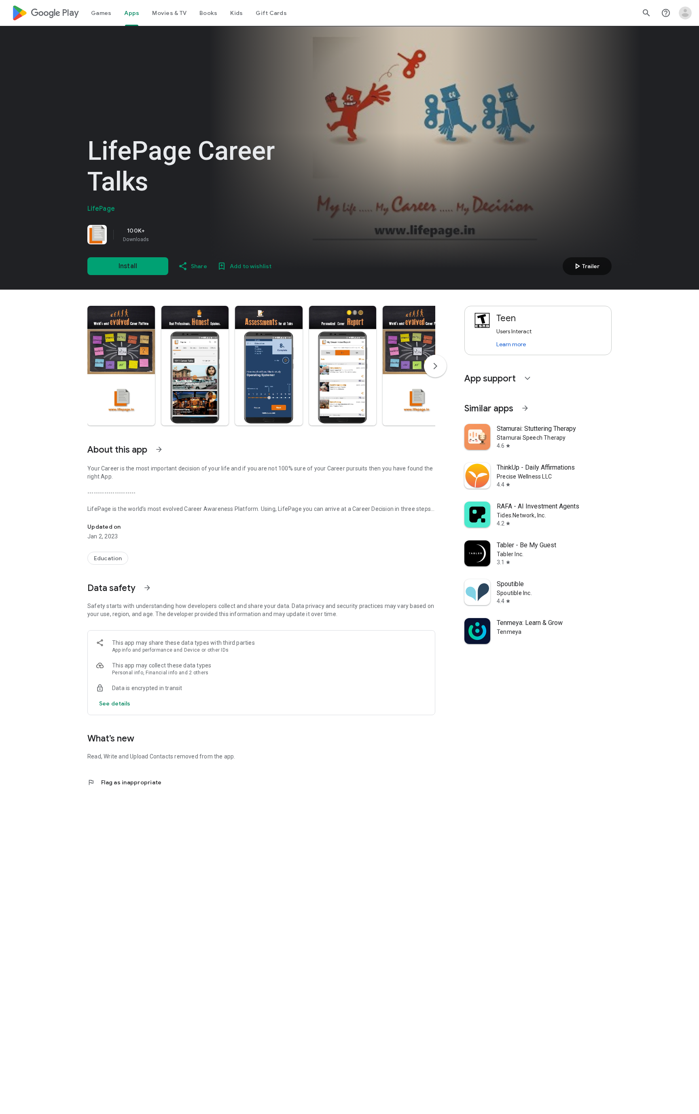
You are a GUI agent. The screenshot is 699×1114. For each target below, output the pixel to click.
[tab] (101, 13)
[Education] (107, 558)
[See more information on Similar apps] (525, 408)
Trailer (585, 266)
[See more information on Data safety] (147, 587)
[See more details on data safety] (115, 703)
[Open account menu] (685, 13)
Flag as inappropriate (124, 782)
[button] (121, 366)
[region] (200, 234)
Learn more (511, 344)
